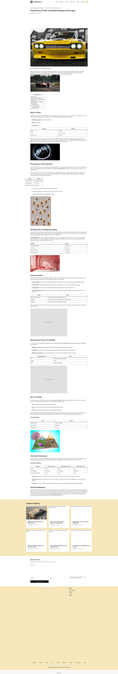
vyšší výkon (73, 479)
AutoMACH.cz (31, 548)
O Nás (78, 1)
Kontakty (82, 1)
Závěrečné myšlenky (35, 108)
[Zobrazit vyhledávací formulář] (87, 2)
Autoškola (34, 662)
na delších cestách (73, 140)
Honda (57, 662)
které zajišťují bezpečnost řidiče (67, 343)
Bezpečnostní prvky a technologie (37, 101)
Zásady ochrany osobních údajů (63, 667)
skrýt (40, 94)
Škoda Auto (78, 662)
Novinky (70, 592)
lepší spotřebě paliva (61, 168)
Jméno (32, 578)
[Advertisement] (59, 20)
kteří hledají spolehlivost (53, 493)
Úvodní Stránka (72, 590)
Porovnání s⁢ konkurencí (35, 105)
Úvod (56, 1)
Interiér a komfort (34, 100)
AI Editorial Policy (59, 672)
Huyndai (64, 662)
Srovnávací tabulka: (35, 106)
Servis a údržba (34, 103)
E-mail (51, 578)
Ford (52, 662)
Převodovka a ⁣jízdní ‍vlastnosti (36, 97)
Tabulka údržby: (35, 104)
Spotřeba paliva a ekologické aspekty (38, 99)
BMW (46, 662)
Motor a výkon (33, 96)
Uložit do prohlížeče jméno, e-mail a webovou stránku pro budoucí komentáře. (78, 577)
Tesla (85, 662)
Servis (67, 1)
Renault (70, 662)
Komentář (33, 564)
